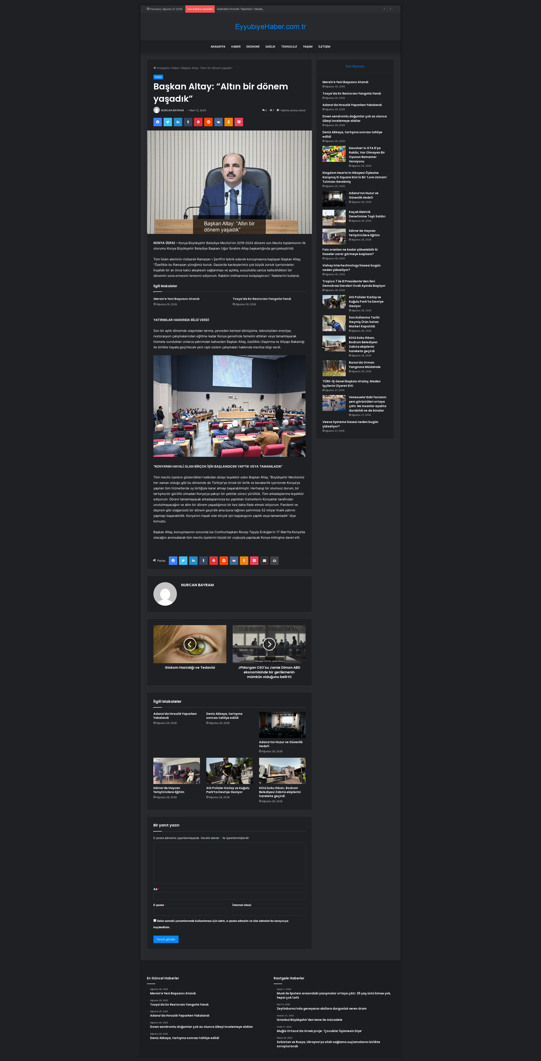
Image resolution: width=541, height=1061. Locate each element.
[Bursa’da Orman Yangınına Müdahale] (334, 368)
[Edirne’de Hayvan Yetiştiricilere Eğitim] (176, 771)
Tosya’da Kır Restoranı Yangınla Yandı (262, 299)
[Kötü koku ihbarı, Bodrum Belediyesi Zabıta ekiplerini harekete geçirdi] (282, 771)
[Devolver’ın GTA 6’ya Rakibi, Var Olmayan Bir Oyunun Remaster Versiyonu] (334, 154)
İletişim (324, 46)
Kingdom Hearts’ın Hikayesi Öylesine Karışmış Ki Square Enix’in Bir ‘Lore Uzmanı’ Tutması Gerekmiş (354, 177)
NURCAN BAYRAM (172, 110)
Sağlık (270, 46)
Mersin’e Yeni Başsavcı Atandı (176, 299)
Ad (156, 889)
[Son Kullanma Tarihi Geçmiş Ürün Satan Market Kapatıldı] (334, 323)
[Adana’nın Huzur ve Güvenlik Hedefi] (282, 725)
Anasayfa (218, 46)
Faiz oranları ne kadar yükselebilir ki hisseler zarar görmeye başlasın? (350, 251)
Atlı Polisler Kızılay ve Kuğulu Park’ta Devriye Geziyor (227, 790)
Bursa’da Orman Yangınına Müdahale (365, 364)
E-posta (159, 905)
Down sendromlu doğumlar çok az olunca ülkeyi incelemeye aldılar (354, 118)
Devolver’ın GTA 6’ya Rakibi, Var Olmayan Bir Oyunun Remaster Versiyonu (367, 154)
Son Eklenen (355, 66)
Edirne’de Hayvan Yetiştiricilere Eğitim (168, 790)
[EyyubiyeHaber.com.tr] (270, 26)
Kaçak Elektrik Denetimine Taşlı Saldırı (367, 214)
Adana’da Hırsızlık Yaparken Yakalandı (241, 9)
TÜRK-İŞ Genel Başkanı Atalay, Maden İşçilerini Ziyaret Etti (351, 383)
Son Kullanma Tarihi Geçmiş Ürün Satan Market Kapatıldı (364, 321)
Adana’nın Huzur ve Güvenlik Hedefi (281, 744)
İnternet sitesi (241, 905)
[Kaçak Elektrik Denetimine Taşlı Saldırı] (334, 218)
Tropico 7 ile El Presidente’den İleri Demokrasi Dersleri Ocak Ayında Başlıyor (353, 283)
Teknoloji (289, 46)
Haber (235, 46)
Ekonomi (253, 46)
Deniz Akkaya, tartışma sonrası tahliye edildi (224, 716)
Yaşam (308, 46)
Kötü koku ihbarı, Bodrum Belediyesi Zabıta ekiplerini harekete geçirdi (280, 792)
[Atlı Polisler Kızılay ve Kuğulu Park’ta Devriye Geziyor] (229, 771)
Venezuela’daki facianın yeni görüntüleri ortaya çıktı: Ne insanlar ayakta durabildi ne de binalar (367, 404)
